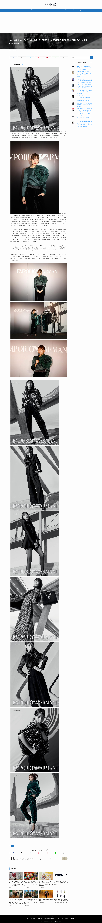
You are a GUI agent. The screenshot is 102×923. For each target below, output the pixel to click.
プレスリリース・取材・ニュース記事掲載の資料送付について (43, 918)
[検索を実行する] (91, 57)
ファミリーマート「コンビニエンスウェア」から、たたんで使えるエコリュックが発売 (84, 86)
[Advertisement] (51, 22)
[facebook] (49, 916)
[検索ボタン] (79, 10)
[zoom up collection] (51, 4)
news (12, 43)
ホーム (28, 918)
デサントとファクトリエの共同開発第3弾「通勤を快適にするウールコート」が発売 (84, 105)
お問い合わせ (72, 918)
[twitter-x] (51, 916)
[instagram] (52, 916)
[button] (13, 57)
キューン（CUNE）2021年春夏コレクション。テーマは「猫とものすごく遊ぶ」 (84, 92)
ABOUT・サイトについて (63, 918)
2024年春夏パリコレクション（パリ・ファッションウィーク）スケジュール (84, 117)
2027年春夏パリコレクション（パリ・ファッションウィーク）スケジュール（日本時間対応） (84, 68)
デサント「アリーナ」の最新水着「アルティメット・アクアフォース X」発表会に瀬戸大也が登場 (84, 80)
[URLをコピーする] (64, 57)
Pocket (22, 64)
